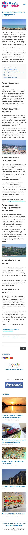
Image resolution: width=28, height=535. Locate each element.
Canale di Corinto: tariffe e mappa (13, 486)
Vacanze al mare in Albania (19, 337)
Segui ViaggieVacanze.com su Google (14, 369)
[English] (3, 357)
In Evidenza (5, 394)
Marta (11, 17)
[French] (5, 357)
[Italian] (10, 357)
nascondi (11, 65)
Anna (11, 444)
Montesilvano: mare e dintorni (11, 329)
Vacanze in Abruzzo (8, 331)
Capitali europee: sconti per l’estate (11, 336)
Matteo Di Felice (15, 420)
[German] (7, 357)
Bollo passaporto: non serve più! (13, 514)
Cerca (3, 345)
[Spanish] (12, 357)
